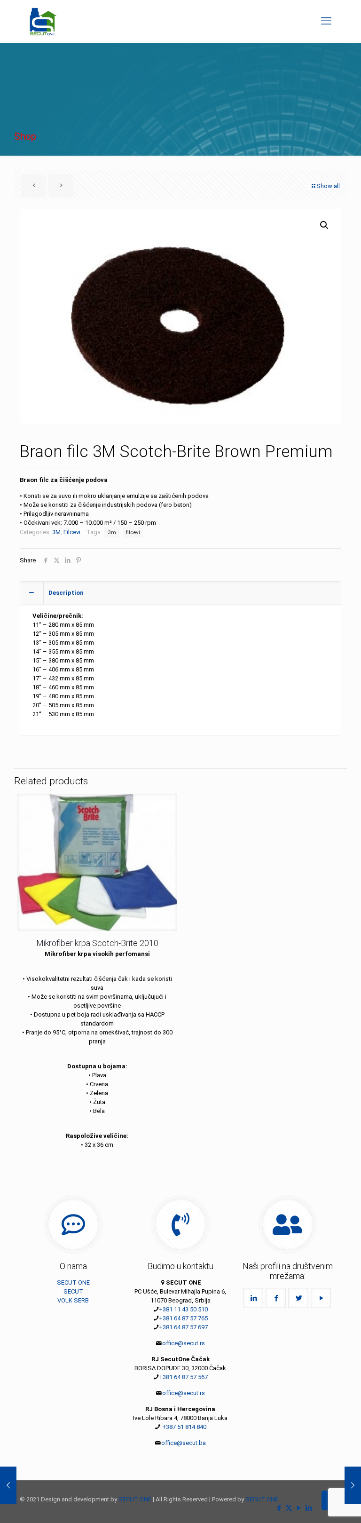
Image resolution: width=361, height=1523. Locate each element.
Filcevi (71, 532)
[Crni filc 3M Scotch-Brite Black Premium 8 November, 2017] (353, 1485)
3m (112, 532)
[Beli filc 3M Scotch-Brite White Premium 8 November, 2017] (8, 1485)
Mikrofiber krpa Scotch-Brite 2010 (97, 943)
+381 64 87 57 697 (183, 1327)
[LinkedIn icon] (308, 1508)
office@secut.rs (183, 1343)
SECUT (73, 1291)
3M (56, 532)
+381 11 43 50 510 (183, 1309)
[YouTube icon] (298, 1508)
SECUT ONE (73, 1282)
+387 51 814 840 (183, 1426)
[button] (324, 225)
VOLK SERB (73, 1300)
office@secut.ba (183, 1442)
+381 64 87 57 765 (183, 1318)
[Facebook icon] (279, 1508)
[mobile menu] (326, 21)
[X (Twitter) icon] (288, 1508)
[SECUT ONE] (43, 21)
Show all (328, 185)
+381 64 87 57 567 (183, 1377)
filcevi (133, 532)
